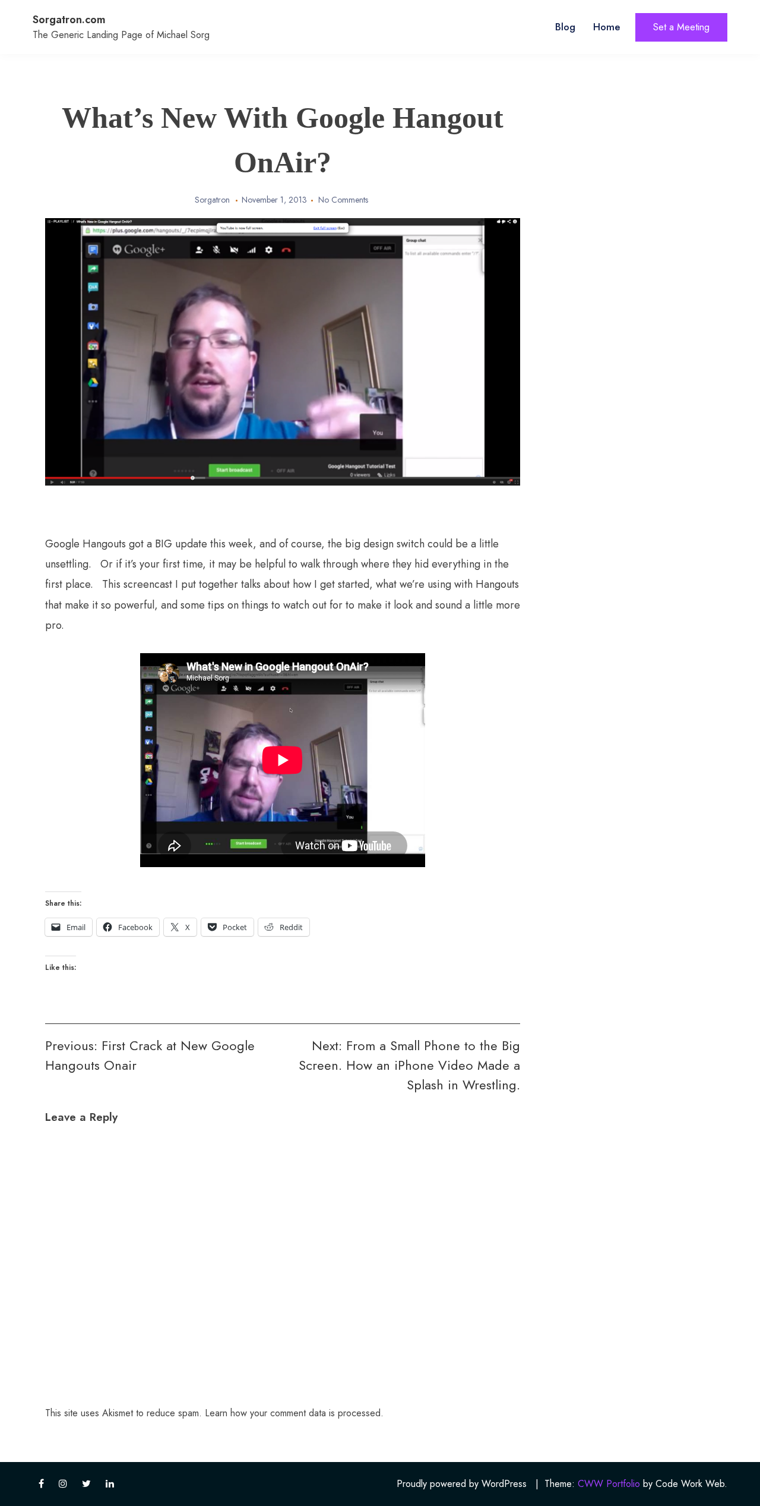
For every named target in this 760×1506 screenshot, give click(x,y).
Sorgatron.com (69, 19)
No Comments (343, 200)
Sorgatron (212, 200)
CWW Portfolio (609, 1484)
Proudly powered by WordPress (462, 1484)
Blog (565, 27)
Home (606, 27)
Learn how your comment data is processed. (294, 1413)
